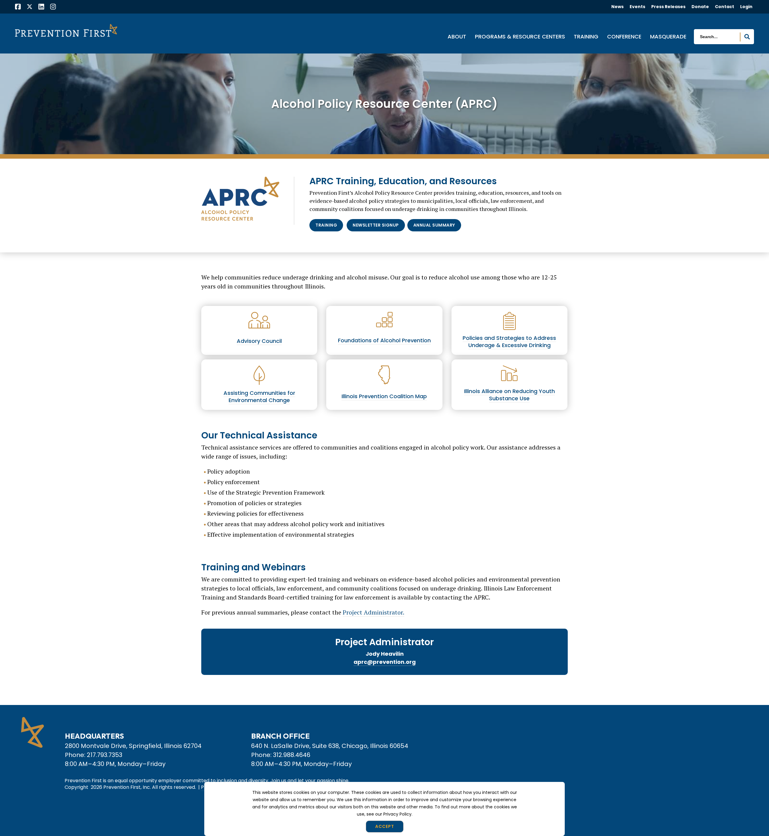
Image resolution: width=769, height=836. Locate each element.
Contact (724, 7)
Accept (384, 826)
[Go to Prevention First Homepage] (66, 30)
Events (637, 7)
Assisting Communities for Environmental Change (259, 396)
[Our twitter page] (29, 6)
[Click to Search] (747, 37)
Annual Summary (434, 225)
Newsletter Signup (376, 225)
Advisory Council (259, 341)
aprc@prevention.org (385, 662)
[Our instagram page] (53, 7)
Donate (700, 7)
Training (586, 37)
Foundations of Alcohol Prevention (384, 340)
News (617, 7)
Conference (624, 37)
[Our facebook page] (18, 7)
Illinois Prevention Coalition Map (384, 396)
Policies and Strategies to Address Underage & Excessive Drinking (509, 341)
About (457, 37)
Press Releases (668, 7)
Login (746, 7)
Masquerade (668, 37)
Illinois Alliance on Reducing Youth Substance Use (509, 394)
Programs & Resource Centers (520, 37)
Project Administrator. (373, 612)
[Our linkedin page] (41, 7)
